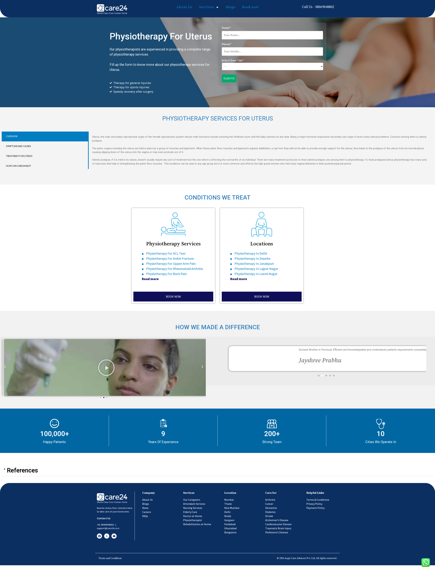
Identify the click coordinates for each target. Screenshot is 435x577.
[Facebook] (99, 536)
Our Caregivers (191, 499)
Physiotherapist (192, 520)
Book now (250, 7)
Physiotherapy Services (173, 244)
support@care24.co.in (108, 528)
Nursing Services (192, 508)
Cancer (269, 503)
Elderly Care (190, 512)
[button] (100, 397)
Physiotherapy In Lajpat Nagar (256, 268)
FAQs (145, 516)
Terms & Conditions (317, 499)
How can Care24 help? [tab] (18, 166)
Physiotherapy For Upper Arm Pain (171, 263)
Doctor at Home (192, 516)
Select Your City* (233, 60)
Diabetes (270, 512)
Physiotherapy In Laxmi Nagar (255, 274)
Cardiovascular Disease (278, 524)
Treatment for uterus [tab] (19, 156)
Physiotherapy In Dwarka (252, 258)
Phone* (226, 44)
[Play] (106, 367)
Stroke (269, 516)
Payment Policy (315, 508)
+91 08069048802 (105, 524)
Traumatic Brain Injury (278, 528)
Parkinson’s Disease (276, 532)
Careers (146, 512)
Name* (226, 28)
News (145, 508)
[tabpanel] (260, 150)
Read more (150, 279)
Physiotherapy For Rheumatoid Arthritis (174, 268)
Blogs (230, 7)
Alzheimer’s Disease (276, 520)
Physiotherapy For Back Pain (166, 274)
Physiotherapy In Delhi (250, 253)
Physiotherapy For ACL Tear (166, 253)
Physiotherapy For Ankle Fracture (170, 258)
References (22, 470)
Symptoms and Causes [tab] (18, 146)
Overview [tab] (12, 136)
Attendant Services (194, 503)
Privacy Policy (314, 503)
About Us (184, 7)
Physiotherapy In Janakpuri (254, 263)
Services (206, 7)
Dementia (271, 508)
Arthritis (270, 499)
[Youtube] (114, 536)
